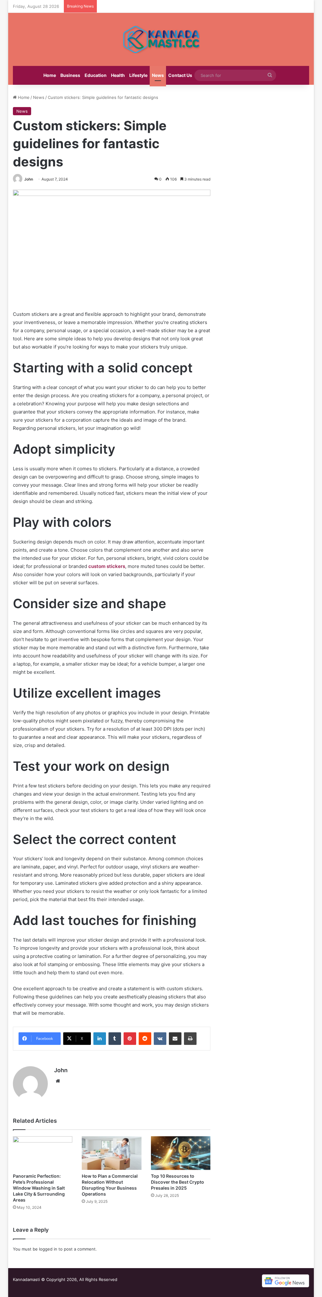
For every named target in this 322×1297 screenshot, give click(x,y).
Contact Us (180, 75)
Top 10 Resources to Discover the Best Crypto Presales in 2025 (177, 1182)
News (158, 75)
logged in (48, 1248)
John (28, 179)
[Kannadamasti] (161, 39)
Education (96, 75)
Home (49, 75)
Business (70, 75)
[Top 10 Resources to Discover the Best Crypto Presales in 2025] (181, 1153)
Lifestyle (138, 75)
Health (118, 75)
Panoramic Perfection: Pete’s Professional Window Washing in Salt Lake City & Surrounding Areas (39, 1187)
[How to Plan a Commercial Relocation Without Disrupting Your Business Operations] (112, 1153)
